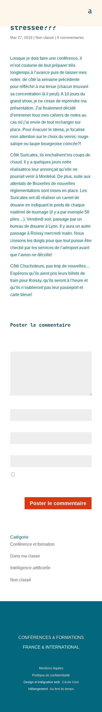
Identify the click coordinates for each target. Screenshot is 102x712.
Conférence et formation (32, 544)
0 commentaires (70, 37)
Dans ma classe (25, 556)
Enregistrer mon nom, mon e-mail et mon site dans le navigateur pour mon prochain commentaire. (51, 482)
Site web (17, 452)
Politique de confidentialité (51, 675)
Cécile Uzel (70, 682)
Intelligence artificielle (30, 568)
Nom (15, 406)
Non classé (45, 37)
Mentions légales (51, 668)
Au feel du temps (62, 689)
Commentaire (22, 348)
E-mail (16, 429)
